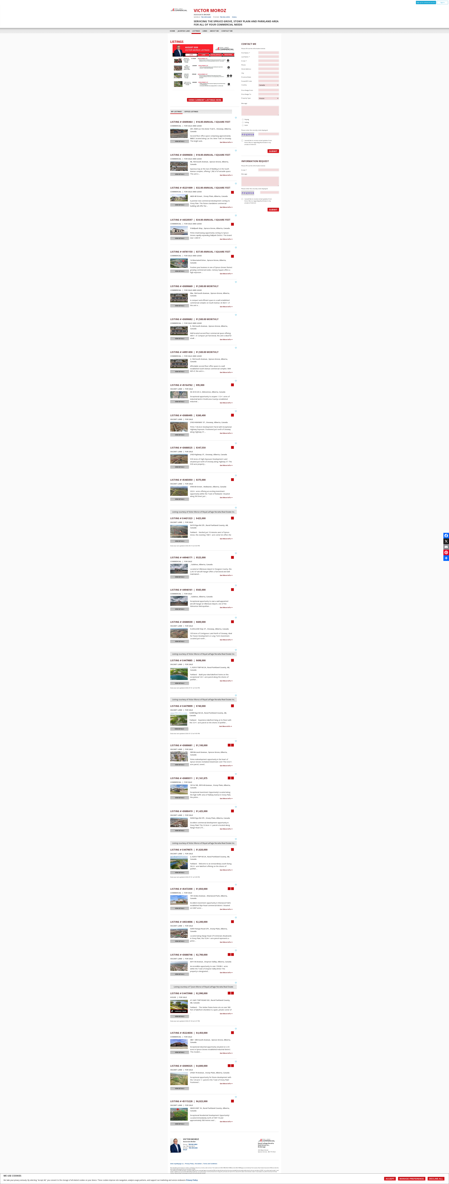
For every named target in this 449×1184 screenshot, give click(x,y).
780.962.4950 (225, 17)
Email (234, 17)
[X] (446, 541)
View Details (179, 141)
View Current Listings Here (204, 99)
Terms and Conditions (210, 1163)
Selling (247, 122)
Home (172, 31)
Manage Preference (412, 1179)
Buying (247, 119)
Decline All (436, 1179)
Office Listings (191, 111)
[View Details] (179, 133)
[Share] (446, 558)
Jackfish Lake (184, 31)
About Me (214, 31)
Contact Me (227, 31)
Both (246, 125)
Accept (390, 1179)
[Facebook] (446, 535)
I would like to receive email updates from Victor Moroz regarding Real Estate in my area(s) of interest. (258, 142)
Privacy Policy (192, 1180)
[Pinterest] (446, 552)
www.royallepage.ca (176, 1163)
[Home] (179, 11)
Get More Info (225, 142)
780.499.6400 (206, 17)
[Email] (446, 547)
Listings (196, 31)
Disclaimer (198, 1163)
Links (205, 31)
